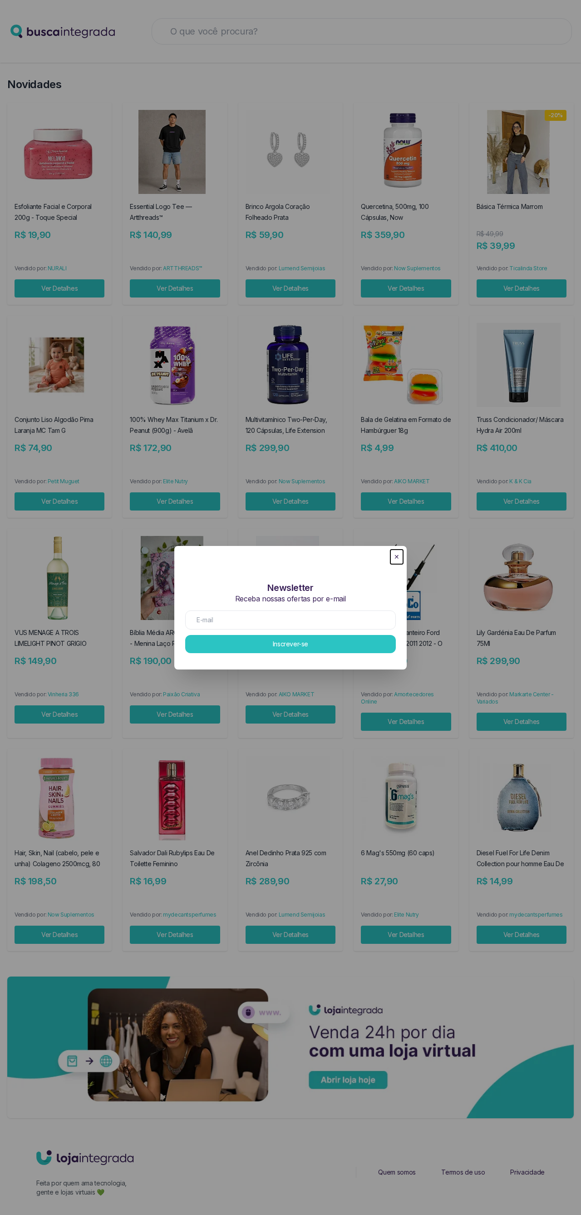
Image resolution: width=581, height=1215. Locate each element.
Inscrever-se (290, 644)
